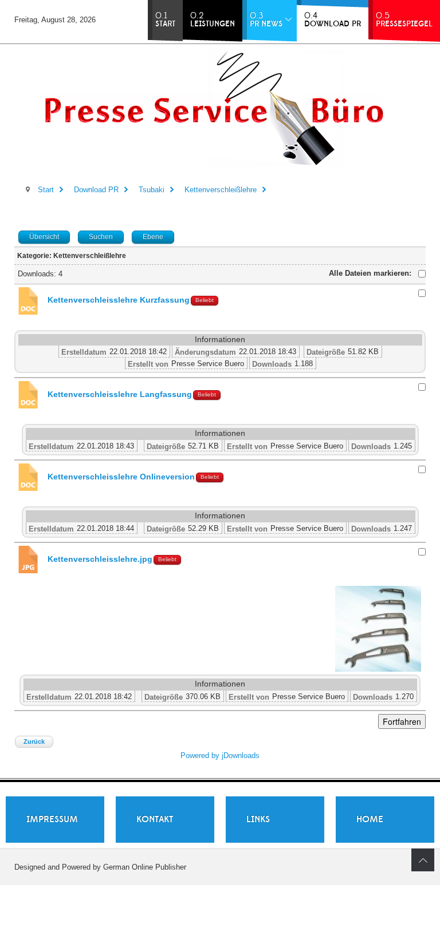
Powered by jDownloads (220, 755)
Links (258, 819)
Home (369, 819)
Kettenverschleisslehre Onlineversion (121, 477)
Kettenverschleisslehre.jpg (100, 559)
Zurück (34, 741)
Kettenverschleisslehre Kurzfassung (119, 300)
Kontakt (154, 819)
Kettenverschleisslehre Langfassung (120, 394)
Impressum (52, 819)
